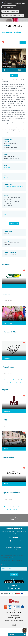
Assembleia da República (14, 618)
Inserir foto (13, 75)
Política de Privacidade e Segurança (14, 612)
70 (14, 509)
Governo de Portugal (14, 615)
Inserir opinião (14, 223)
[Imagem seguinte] (23, 58)
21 (14, 382)
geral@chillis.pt (8, 177)
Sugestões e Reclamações (14, 547)
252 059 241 (7, 167)
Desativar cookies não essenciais (13, 15)
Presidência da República (14, 617)
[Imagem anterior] (5, 58)
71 (16, 509)
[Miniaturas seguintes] (23, 70)
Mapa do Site (14, 550)
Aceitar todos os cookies (10, 11)
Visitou (22, 42)
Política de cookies (20, 3)
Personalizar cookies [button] (9, 7)
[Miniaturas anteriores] (15, 70)
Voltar (14, 517)
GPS (5, 214)
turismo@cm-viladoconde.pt (14, 540)
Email (6, 565)
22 (16, 382)
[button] (20, 70)
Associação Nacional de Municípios (14, 620)
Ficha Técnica (14, 610)
